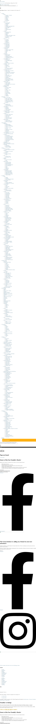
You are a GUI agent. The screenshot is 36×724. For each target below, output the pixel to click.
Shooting (3, 676)
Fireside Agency (26, 699)
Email (1, 722)
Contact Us (1, 690)
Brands (3, 437)
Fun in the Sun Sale (6, 440)
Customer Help (4, 696)
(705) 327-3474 (2, 3)
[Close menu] (0, 0)
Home (1, 447)
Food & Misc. (4, 673)
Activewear (3, 674)
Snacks (7, 233)
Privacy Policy (2, 700)
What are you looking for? (4, 5)
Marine (3, 671)
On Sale (3, 438)
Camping (3, 672)
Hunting (3, 675)
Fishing (3, 669)
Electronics (3, 670)
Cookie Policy (7, 700)
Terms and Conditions (32, 699)
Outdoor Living (4, 681)
